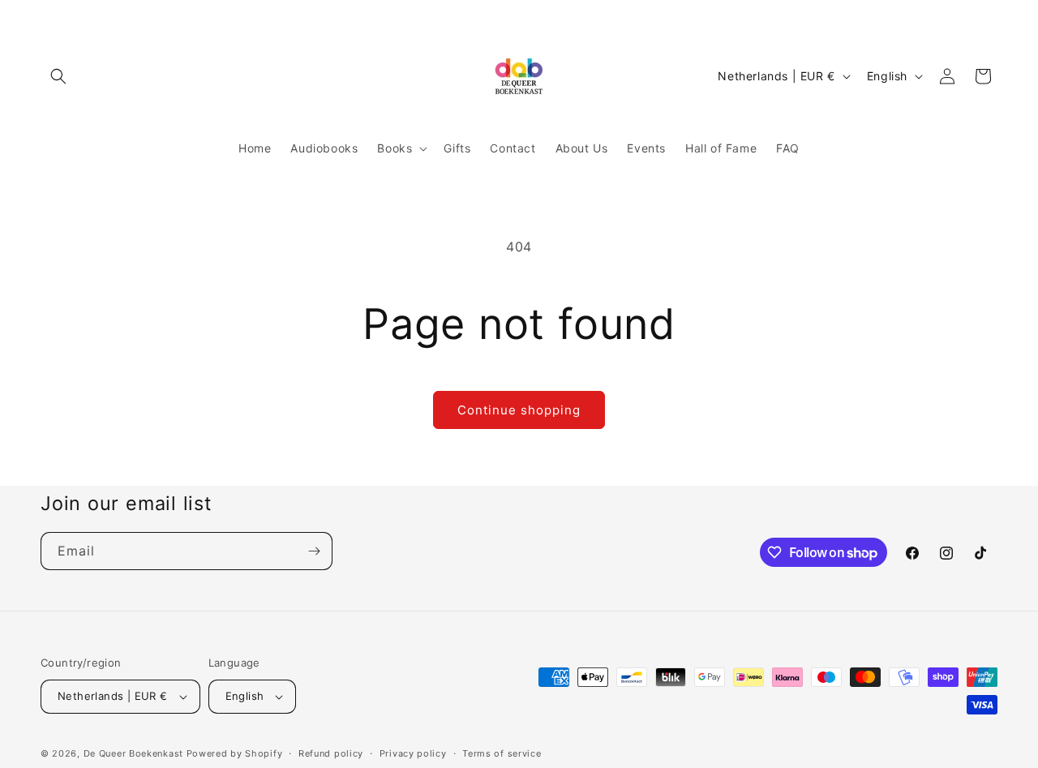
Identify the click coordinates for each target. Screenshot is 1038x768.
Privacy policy (413, 753)
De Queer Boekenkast (133, 753)
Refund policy (330, 753)
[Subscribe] (314, 551)
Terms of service (501, 753)
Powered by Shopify (235, 753)
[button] (58, 76)
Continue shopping (519, 410)
